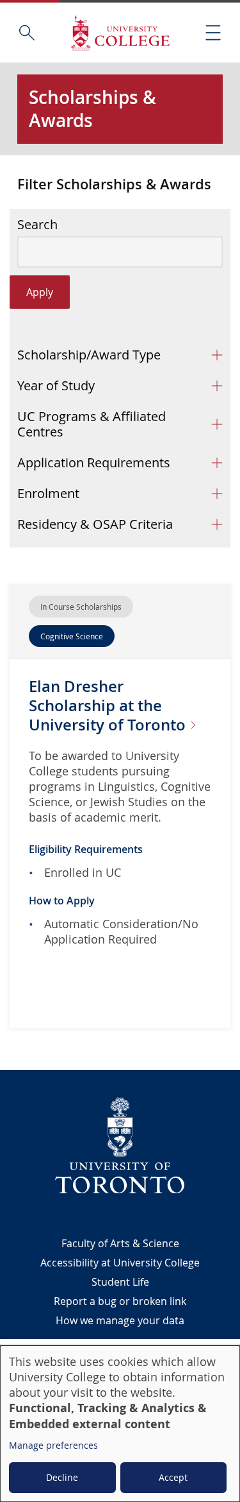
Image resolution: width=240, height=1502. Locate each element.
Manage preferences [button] (53, 1445)
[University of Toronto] (120, 1145)
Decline (62, 1477)
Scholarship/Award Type (89, 354)
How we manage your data (120, 1320)
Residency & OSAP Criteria (95, 524)
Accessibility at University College (120, 1263)
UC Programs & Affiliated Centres (91, 424)
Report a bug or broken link (120, 1301)
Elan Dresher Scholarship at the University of (109, 705)
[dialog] (120, 1423)
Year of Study (56, 385)
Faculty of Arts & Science (120, 1243)
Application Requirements (93, 462)
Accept (173, 1477)
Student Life (120, 1282)
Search (37, 224)
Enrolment (48, 493)
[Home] (120, 32)
